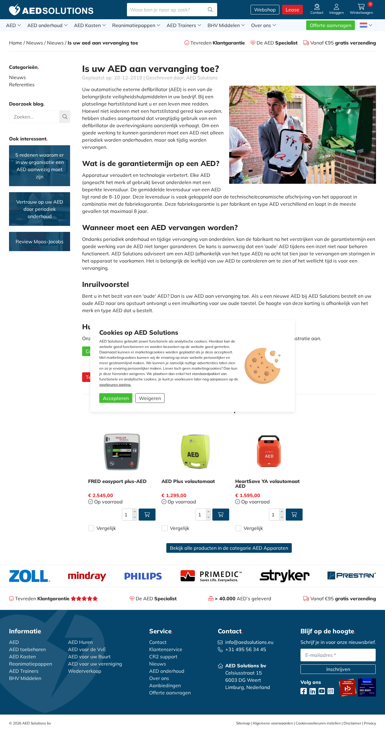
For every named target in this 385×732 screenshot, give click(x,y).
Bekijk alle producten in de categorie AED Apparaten (229, 548)
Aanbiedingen (165, 685)
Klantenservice (165, 649)
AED (11, 25)
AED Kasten (88, 25)
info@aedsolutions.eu (249, 642)
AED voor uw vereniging (95, 664)
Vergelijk (106, 528)
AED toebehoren (27, 649)
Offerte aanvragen (330, 25)
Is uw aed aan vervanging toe (103, 43)
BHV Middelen (224, 25)
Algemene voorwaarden (273, 723)
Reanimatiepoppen (134, 25)
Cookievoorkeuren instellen (318, 723)
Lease (292, 10)
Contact (158, 642)
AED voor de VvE (87, 649)
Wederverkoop (84, 671)
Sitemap (243, 723)
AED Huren (80, 642)
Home (15, 43)
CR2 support (163, 657)
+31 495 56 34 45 (245, 649)
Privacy (370, 723)
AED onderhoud (45, 25)
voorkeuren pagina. (115, 384)
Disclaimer (352, 723)
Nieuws (34, 43)
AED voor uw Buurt (89, 657)
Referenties (22, 85)
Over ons (261, 25)
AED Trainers (182, 25)
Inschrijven (338, 669)
